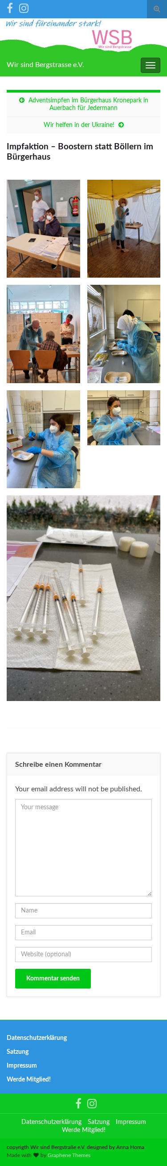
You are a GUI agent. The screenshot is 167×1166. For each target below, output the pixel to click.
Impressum (22, 1066)
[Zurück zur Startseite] (83, 36)
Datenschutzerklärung (37, 1038)
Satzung (18, 1052)
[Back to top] (147, 1146)
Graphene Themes (69, 1155)
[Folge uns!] (24, 7)
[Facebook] (10, 7)
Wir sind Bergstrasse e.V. (45, 64)
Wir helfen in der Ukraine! (79, 125)
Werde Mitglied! (29, 1080)
